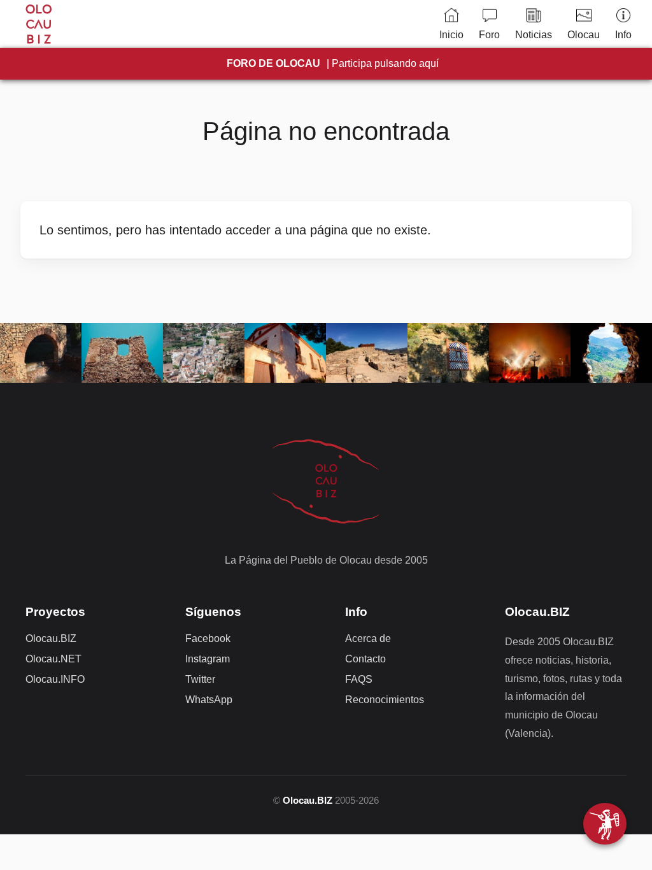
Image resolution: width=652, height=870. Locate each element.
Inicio (451, 34)
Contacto (365, 658)
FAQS (358, 679)
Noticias (533, 34)
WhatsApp (208, 699)
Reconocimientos (384, 699)
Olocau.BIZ (50, 638)
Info (623, 34)
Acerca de (368, 638)
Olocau (583, 34)
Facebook (207, 638)
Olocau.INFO (55, 679)
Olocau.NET (53, 658)
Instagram (207, 658)
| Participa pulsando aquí (333, 63)
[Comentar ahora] (605, 824)
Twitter (200, 679)
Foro (489, 34)
